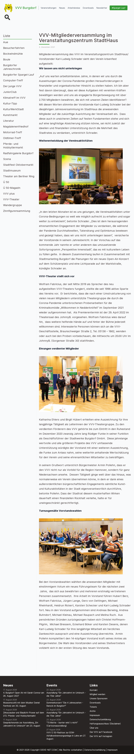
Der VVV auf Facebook (101, 732)
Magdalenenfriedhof (15, 126)
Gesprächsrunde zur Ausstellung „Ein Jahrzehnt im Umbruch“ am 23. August (21, 724)
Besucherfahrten (13, 48)
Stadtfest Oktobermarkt (18, 164)
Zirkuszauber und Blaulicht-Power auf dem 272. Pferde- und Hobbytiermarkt (23, 714)
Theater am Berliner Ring (18, 176)
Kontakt (93, 690)
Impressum (95, 715)
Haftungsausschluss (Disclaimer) (105, 723)
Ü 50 (6, 182)
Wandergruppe (12, 205)
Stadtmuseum (12, 170)
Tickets (93, 707)
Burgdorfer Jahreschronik (12, 67)
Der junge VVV (12, 86)
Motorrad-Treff (12, 132)
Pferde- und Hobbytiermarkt (13, 145)
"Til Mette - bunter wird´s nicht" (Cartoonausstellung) (62, 724)
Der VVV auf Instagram (101, 736)
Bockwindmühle (13, 53)
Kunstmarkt (10, 115)
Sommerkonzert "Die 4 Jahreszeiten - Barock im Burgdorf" (64, 704)
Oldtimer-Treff (12, 138)
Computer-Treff (13, 80)
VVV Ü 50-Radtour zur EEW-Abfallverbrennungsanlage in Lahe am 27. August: (66, 735)
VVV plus (9, 193)
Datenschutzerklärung (100, 719)
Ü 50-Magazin (11, 187)
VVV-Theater (11, 199)
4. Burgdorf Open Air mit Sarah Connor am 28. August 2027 (23, 694)
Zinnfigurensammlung (16, 210)
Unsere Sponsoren (98, 698)
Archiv (93, 711)
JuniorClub (10, 92)
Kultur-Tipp (10, 103)
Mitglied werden (97, 694)
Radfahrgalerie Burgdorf (18, 153)
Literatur (8, 120)
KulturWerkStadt (13, 109)
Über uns (94, 727)
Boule (6, 59)
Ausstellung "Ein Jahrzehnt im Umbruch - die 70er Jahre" (66, 694)
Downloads (95, 702)
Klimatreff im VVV (14, 97)
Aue (5, 42)
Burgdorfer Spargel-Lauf (18, 74)
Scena (7, 159)
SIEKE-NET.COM (48, 749)
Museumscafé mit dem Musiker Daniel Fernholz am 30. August (21, 704)
